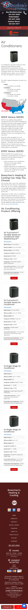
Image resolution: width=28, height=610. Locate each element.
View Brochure (7, 241)
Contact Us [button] (7, 607)
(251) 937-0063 (14, 204)
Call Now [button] (20, 607)
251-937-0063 (14, 545)
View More (14, 278)
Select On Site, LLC (18, 590)
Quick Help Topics (13, 28)
